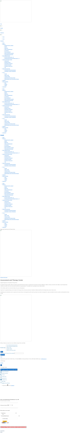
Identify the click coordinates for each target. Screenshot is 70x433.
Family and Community (6, 68)
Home (3, 88)
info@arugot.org (43, 358)
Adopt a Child (7, 75)
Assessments (7, 155)
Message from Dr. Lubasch (9, 45)
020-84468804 (35, 389)
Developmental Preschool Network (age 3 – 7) (12, 58)
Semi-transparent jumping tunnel (12, 346)
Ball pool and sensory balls (11, 350)
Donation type (2, 347)
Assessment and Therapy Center (10, 77)
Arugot (2, 135)
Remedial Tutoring (7, 62)
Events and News (5, 81)
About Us (3, 44)
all (3, 229)
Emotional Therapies (8, 64)
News (5, 128)
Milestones (6, 48)
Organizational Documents (9, 54)
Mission (6, 46)
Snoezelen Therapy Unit (8, 66)
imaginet (1, 362)
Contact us (2, 32)
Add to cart (2, 354)
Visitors (6, 85)
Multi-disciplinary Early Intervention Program (12, 79)
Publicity (6, 84)
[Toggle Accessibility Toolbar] (1, 365)
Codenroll (12, 385)
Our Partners (7, 50)
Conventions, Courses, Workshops (10, 71)
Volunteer (4, 80)
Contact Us (4, 86)
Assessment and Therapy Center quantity (7, 353)
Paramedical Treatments (8, 63)
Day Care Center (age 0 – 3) (9, 57)
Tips (1, 23)
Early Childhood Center (6, 55)
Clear (2, 351)
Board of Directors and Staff (9, 53)
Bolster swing (9, 347)
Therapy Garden (7, 76)
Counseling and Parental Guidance (10, 164)
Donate (1, 28)
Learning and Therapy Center (7, 59)
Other (1, 356)
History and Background (8, 49)
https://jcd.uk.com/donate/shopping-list (35, 395)
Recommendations (8, 146)
